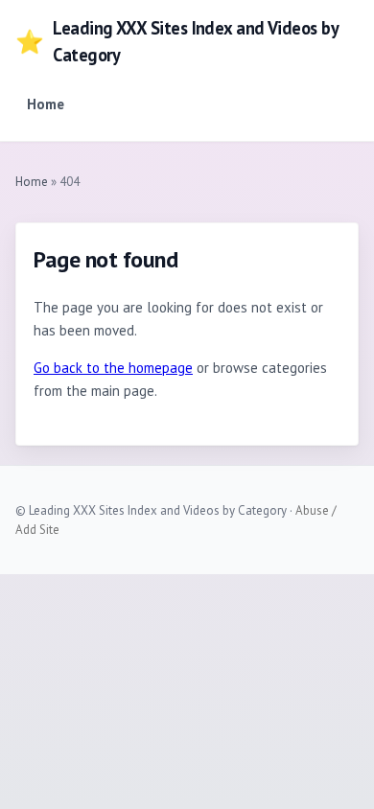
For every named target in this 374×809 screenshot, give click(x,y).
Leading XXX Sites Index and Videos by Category (176, 41)
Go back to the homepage (113, 367)
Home (45, 104)
